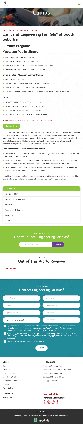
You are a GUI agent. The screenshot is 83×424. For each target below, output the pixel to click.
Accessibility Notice (10, 381)
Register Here (11, 126)
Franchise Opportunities (53, 366)
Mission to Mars (12, 194)
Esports (8, 221)
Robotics (8, 204)
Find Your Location (10, 373)
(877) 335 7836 (50, 394)
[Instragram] (57, 402)
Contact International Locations (56, 373)
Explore (58, 245)
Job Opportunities (50, 381)
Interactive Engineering (15, 199)
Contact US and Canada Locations (57, 370)
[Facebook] (44, 402)
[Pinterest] (53, 402)
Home (5, 366)
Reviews (6, 384)
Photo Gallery (8, 388)
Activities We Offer (10, 377)
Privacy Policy (45, 341)
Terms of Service (32, 341)
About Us (6, 370)
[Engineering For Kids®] (5, 4)
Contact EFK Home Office (53, 377)
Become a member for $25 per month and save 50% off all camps (27, 120)
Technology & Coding (14, 210)
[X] (49, 402)
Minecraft (9, 215)
